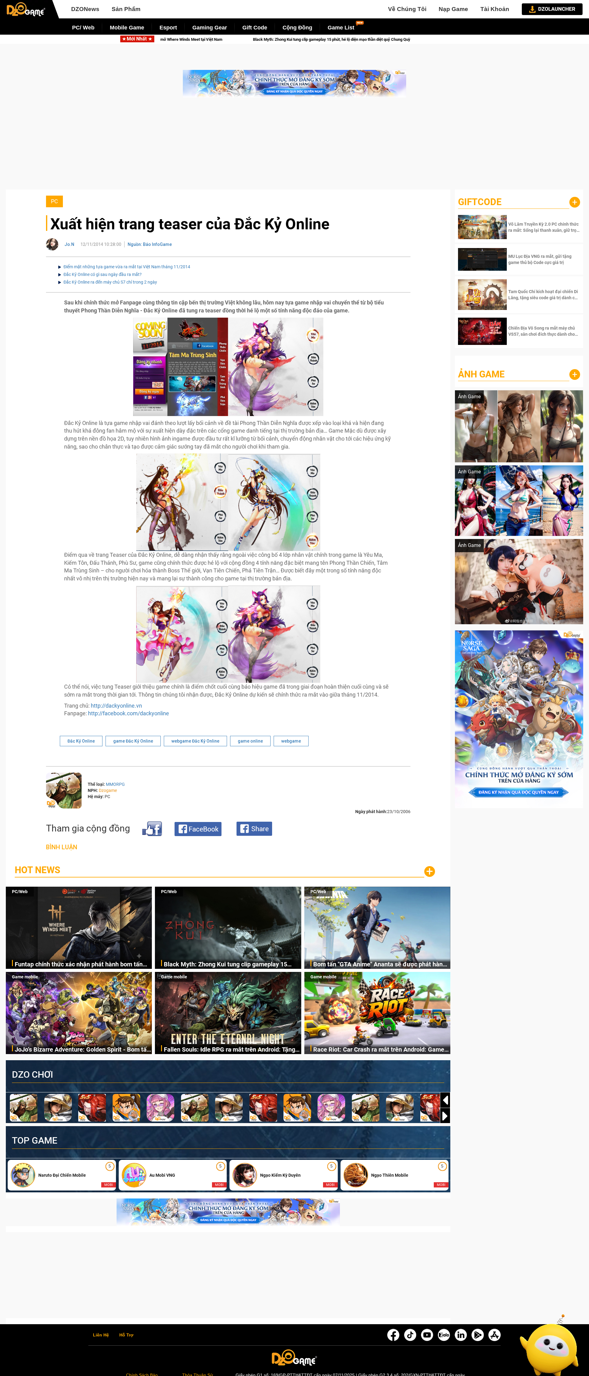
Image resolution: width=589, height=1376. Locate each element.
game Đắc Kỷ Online (133, 741)
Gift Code (254, 28)
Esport (168, 28)
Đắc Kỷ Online (81, 741)
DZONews (85, 9)
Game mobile (25, 976)
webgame (291, 741)
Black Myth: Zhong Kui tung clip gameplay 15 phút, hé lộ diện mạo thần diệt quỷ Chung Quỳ (225, 965)
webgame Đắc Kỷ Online (195, 741)
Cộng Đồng (297, 28)
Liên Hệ (101, 1335)
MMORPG (115, 784)
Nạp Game (453, 9)
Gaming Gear (209, 28)
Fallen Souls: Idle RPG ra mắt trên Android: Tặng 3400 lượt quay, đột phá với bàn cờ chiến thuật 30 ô (231, 1050)
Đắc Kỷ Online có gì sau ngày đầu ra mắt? (103, 274)
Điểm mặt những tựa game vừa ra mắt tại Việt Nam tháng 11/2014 (127, 266)
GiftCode (480, 202)
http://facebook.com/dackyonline (128, 713)
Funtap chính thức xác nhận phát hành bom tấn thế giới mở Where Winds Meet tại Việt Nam (79, 965)
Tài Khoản (494, 9)
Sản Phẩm (126, 9)
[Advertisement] (294, 146)
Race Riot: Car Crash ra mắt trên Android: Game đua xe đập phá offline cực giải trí (378, 1050)
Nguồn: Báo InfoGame (150, 244)
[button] (445, 1116)
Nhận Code (543, 227)
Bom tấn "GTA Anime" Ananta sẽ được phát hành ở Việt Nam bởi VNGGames (288, 39)
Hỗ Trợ (126, 1335)
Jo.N (69, 244)
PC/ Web (83, 28)
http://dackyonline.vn (116, 705)
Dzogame (108, 790)
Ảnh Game (481, 374)
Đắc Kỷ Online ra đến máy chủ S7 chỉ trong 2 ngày (110, 282)
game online (250, 741)
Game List (341, 28)
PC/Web (20, 891)
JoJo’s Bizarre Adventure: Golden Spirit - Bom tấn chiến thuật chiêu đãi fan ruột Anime (82, 1050)
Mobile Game (127, 28)
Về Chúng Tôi (407, 9)
